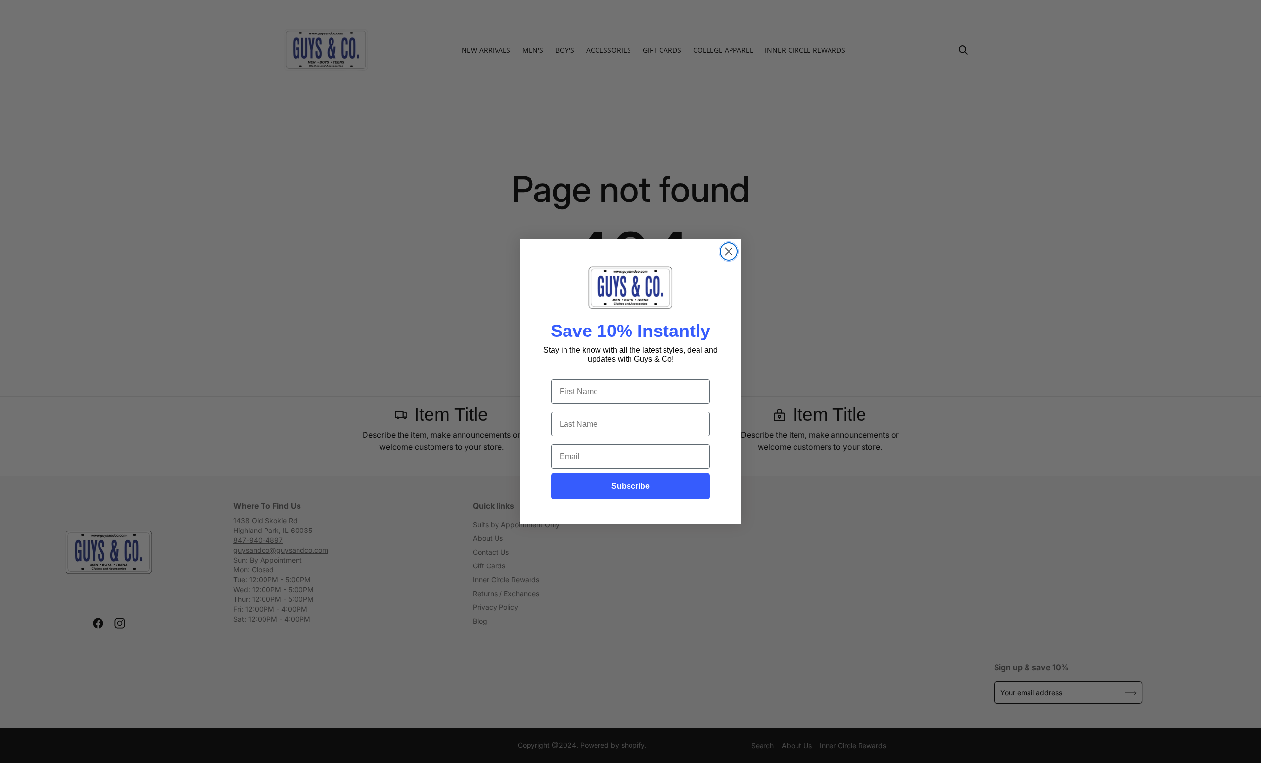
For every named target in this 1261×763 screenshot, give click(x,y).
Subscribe (630, 486)
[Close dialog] (728, 251)
